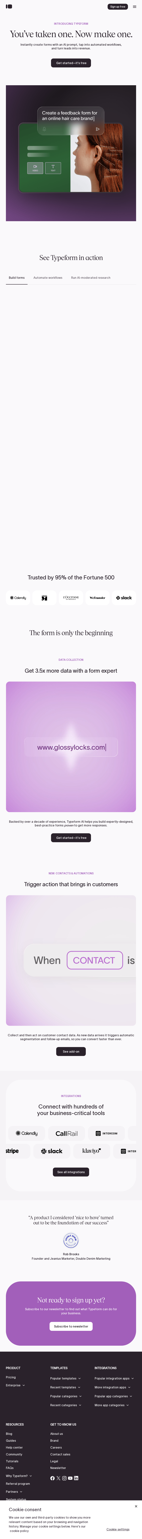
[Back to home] (10, 6)
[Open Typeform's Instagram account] (64, 1478)
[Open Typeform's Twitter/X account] (58, 1478)
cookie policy (19, 1531)
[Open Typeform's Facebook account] (52, 1478)
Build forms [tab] (17, 277)
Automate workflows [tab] (47, 277)
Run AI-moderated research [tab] (90, 277)
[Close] (136, 1506)
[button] (15, 1385)
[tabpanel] (71, 419)
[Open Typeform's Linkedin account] (76, 1478)
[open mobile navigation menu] (134, 6)
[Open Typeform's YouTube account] (70, 1478)
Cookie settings (117, 1529)
